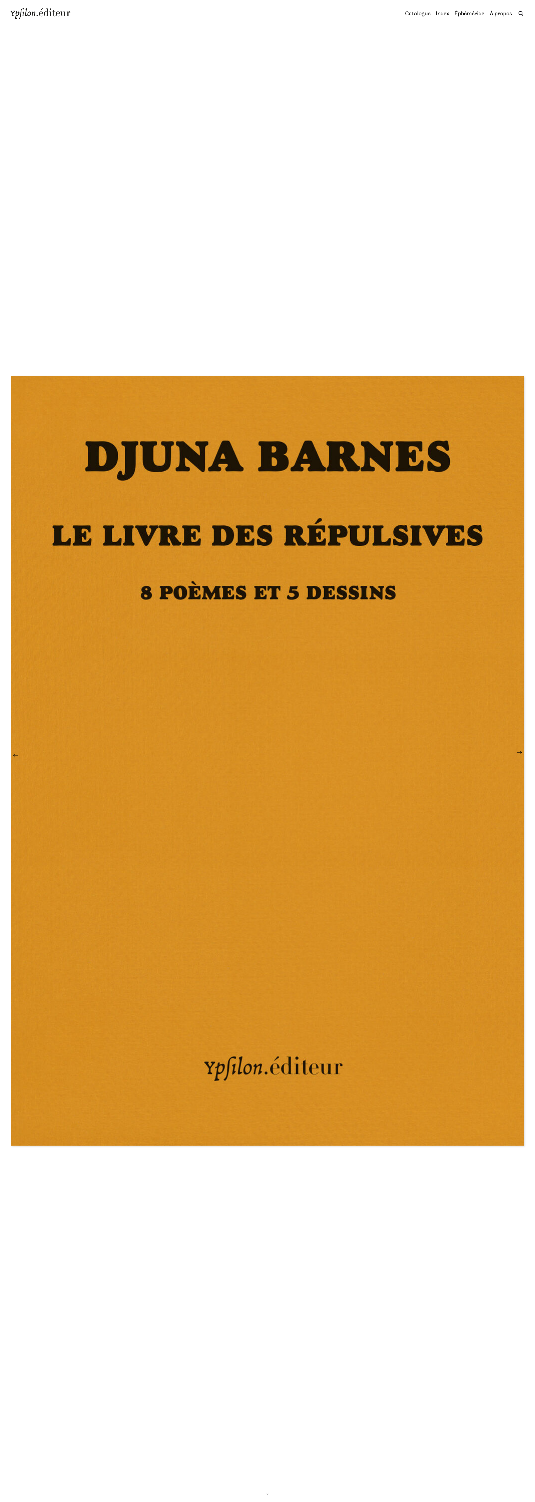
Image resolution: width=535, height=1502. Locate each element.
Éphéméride (469, 13)
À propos (501, 13)
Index (442, 13)
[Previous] (21, 756)
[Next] (514, 756)
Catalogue (418, 13)
